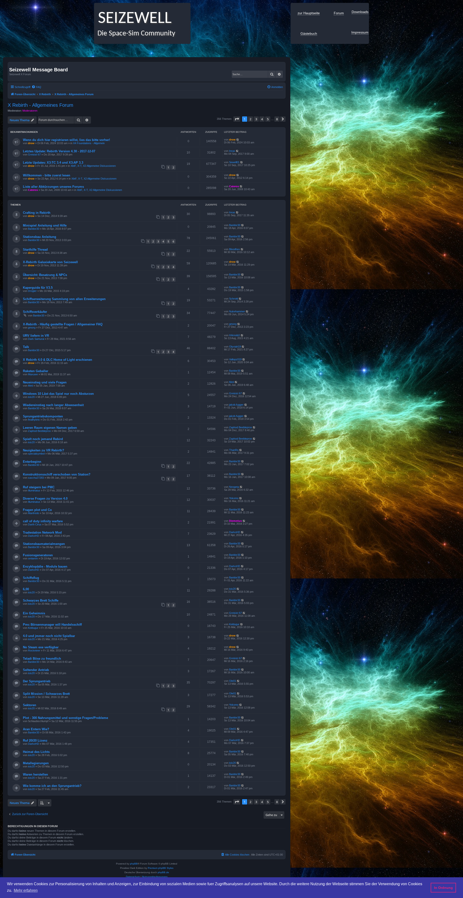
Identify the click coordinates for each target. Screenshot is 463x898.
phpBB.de (163, 872)
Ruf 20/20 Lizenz (35, 740)
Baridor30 (33, 228)
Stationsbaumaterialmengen (44, 544)
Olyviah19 (235, 346)
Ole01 (232, 680)
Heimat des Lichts (36, 752)
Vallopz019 (235, 359)
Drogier (32, 290)
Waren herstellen (35, 774)
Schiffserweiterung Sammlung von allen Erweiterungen (64, 299)
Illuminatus (34, 490)
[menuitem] (36, 87)
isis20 (31, 396)
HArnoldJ (234, 335)
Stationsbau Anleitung (39, 237)
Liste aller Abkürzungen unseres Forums (53, 186)
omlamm (33, 558)
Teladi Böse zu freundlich (42, 658)
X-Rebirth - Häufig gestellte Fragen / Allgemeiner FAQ (62, 324)
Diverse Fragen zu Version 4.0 (45, 498)
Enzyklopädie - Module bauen (45, 566)
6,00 (26, 589)
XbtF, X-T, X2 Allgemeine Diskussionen (93, 165)
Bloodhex (234, 249)
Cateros (33, 189)
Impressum (359, 32)
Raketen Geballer (35, 371)
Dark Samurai (36, 338)
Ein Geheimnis (34, 613)
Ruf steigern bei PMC (38, 487)
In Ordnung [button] (443, 888)
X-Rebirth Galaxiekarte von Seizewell (50, 262)
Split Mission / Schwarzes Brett (46, 694)
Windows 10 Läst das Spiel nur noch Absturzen (58, 393)
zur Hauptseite (309, 13)
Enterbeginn (32, 461)
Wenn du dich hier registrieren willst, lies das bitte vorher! (66, 140)
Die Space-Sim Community (134, 33)
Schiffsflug (31, 578)
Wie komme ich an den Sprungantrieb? (52, 786)
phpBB (134, 863)
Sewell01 (234, 162)
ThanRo (233, 450)
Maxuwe (33, 374)
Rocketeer (34, 650)
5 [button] (268, 119)
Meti (30, 385)
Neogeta (234, 486)
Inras (232, 150)
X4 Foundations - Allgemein (89, 143)
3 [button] (256, 119)
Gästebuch (308, 33)
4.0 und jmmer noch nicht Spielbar (49, 636)
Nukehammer (237, 311)
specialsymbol (36, 453)
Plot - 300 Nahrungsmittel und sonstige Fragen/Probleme (65, 718)
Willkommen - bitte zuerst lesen (46, 175)
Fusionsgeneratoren (38, 555)
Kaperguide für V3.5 (38, 287)
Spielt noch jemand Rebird (43, 439)
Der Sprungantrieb (36, 681)
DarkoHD (33, 535)
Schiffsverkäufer (35, 312)
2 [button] (250, 119)
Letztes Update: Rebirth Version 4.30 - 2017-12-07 (59, 151)
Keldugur (33, 627)
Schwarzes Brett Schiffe (40, 600)
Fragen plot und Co (37, 510)
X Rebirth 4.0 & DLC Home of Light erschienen (57, 360)
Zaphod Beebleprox (39, 430)
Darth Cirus (34, 524)
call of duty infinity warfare (43, 521)
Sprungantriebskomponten (43, 416)
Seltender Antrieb (36, 670)
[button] (236, 119)
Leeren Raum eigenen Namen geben (50, 427)
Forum (339, 13)
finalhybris (34, 419)
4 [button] (262, 119)
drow (31, 143)
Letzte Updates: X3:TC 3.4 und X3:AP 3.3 (53, 162)
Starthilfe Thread (35, 249)
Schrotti (233, 298)
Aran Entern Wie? (36, 729)
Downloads (360, 12)
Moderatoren (29, 110)
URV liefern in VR (36, 335)
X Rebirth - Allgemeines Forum (40, 105)
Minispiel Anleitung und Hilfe (45, 225)
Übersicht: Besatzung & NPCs (45, 275)
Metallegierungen (36, 763)
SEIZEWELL (132, 18)
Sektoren (29, 705)
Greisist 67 (34, 154)
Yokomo (233, 498)
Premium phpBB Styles (160, 868)
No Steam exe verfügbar (41, 647)
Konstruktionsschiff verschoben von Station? (56, 474)
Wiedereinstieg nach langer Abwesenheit (53, 405)
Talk (26, 347)
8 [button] (277, 119)
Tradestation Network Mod (42, 532)
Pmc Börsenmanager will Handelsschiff (52, 624)
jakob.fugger (236, 404)
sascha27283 (36, 477)
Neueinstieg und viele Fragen (45, 382)
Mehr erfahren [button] (26, 890)
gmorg (31, 327)
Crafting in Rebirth (36, 212)
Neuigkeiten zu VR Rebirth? (43, 450)
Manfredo (33, 513)
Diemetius (235, 520)
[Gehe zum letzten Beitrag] (237, 139)
